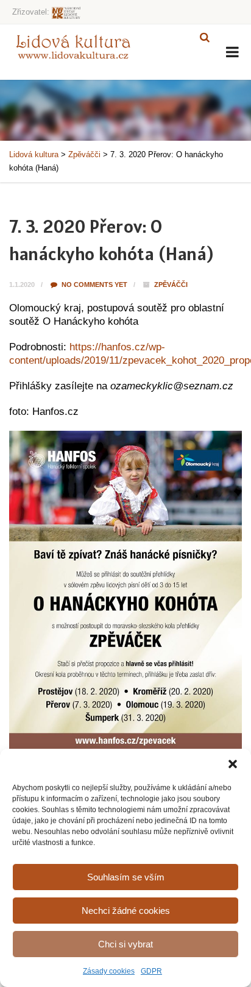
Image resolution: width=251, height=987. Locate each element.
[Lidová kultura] (73, 46)
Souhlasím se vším (125, 877)
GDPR (151, 971)
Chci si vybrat (125, 944)
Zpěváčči (171, 284)
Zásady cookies (109, 971)
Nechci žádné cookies (126, 910)
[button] (233, 764)
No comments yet (93, 284)
